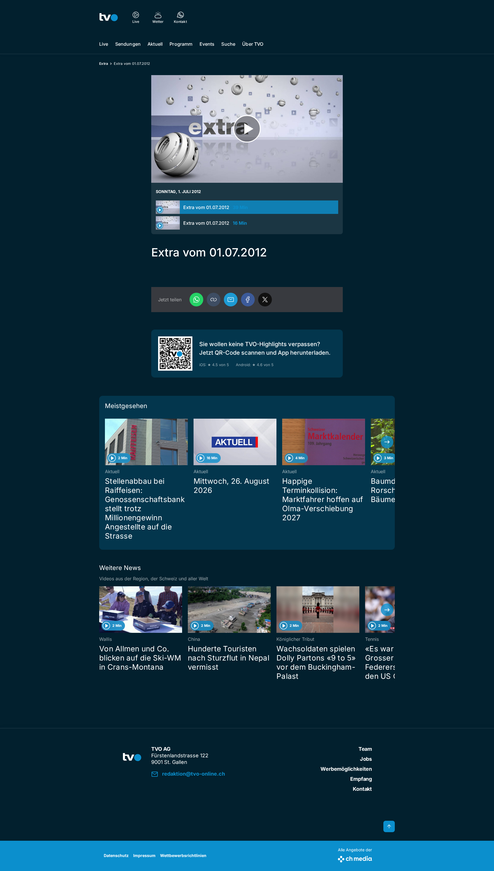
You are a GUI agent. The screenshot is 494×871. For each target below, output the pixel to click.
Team (365, 749)
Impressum (144, 855)
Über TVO (252, 44)
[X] (265, 299)
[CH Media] (355, 858)
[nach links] (107, 442)
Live (103, 44)
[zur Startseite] (108, 17)
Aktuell (155, 44)
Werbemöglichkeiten (346, 769)
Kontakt (362, 789)
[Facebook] (248, 299)
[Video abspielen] (247, 129)
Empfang (361, 779)
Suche (228, 44)
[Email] (231, 299)
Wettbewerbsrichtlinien (183, 855)
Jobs (366, 759)
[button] (213, 299)
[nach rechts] (387, 442)
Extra (103, 63)
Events (207, 44)
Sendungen (128, 44)
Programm (181, 44)
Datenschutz (116, 855)
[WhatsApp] (196, 299)
